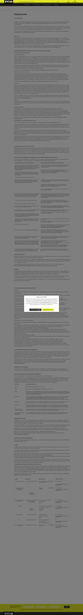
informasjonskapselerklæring (45, 302)
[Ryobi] (8, 1)
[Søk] (58, 1)
